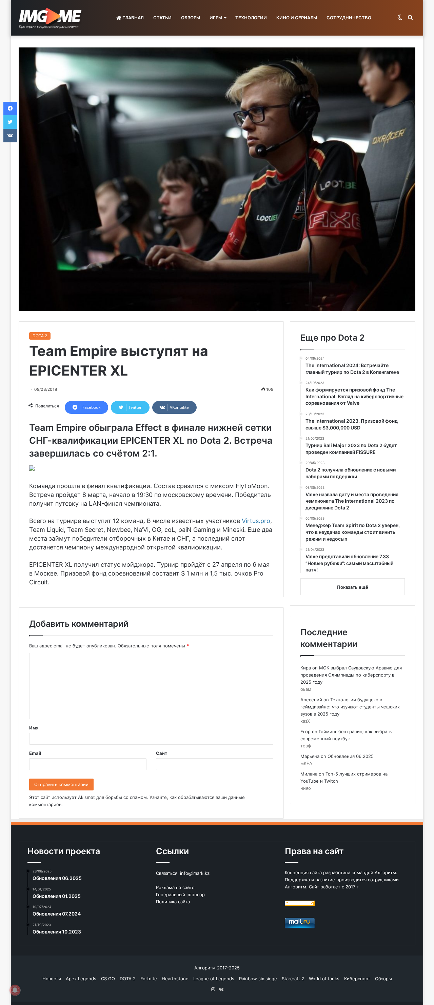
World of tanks (324, 978)
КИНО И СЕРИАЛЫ (296, 17)
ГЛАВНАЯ (132, 17)
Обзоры (383, 978)
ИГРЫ (216, 17)
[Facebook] (10, 108)
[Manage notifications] (14, 990)
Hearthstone (175, 978)
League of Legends (213, 978)
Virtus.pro (255, 520)
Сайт (161, 753)
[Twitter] (10, 122)
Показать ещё (352, 587)
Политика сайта (173, 901)
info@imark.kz (195, 873)
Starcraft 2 (293, 978)
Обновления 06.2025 (351, 756)
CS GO (108, 978)
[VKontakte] (10, 135)
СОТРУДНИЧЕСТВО (349, 17)
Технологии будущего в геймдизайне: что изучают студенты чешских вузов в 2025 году (350, 707)
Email (35, 753)
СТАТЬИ (162, 17)
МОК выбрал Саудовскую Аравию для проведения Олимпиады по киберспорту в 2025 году (351, 675)
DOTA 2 (40, 335)
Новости (51, 978)
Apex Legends (81, 978)
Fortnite (148, 978)
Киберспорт (357, 978)
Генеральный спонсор (180, 894)
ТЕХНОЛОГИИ (251, 17)
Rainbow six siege (258, 978)
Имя (34, 727)
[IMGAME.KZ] (51, 18)
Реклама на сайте (175, 887)
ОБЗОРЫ (190, 17)
